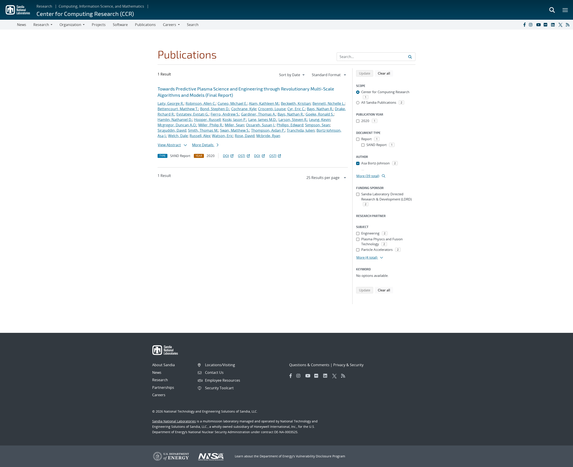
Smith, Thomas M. (203, 130)
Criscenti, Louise (272, 108)
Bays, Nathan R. (320, 108)
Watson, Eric (222, 135)
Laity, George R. (171, 103)
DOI (226, 155)
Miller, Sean (234, 125)
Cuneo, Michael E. (232, 103)
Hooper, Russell (207, 119)
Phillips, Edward (290, 125)
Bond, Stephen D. (214, 108)
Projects (99, 24)
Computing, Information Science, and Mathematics (101, 6)
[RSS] (568, 24)
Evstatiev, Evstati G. (192, 114)
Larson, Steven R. (292, 119)
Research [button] (41, 24)
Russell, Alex (200, 135)
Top (559, 461)
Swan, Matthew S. (234, 130)
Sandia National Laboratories (174, 421)
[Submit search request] (410, 56)
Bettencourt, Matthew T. (178, 108)
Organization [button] (70, 24)
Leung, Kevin (319, 119)
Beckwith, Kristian (296, 103)
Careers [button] (169, 24)
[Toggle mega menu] (565, 10)
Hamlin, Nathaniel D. (175, 119)
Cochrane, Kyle (243, 108)
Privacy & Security (348, 364)
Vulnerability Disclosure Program (320, 456)
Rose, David (244, 135)
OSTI (241, 155)
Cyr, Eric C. (296, 108)
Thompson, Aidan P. (268, 130)
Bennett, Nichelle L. (328, 103)
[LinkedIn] (553, 24)
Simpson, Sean (317, 125)
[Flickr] (546, 24)
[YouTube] (539, 24)
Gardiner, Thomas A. (258, 114)
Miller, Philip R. (210, 125)
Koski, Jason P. (234, 119)
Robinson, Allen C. (201, 103)
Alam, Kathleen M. (264, 103)
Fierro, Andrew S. (225, 114)
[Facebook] (524, 24)
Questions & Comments (309, 364)
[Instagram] (531, 24)
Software (120, 24)
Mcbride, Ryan (268, 135)
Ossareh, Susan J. (260, 125)
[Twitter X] (561, 24)
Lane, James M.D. (262, 119)
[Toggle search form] (552, 10)
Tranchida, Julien (301, 130)
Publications (145, 24)
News (21, 24)
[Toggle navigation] (8, 25)
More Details (203, 144)
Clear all (385, 73)
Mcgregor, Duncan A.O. (177, 125)
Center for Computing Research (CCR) (85, 13)
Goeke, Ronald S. (320, 114)
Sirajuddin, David (172, 130)
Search (193, 24)
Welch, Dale (178, 135)
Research (44, 6)
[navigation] (292, 74)
